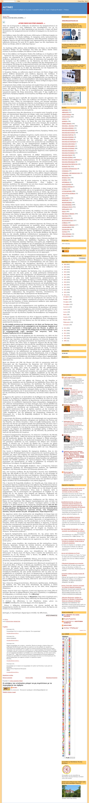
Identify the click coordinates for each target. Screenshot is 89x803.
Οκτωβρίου (66, 302)
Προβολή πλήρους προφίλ (9, 692)
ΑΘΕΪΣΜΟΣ (65, 110)
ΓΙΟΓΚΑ (64, 119)
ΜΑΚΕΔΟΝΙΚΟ (66, 198)
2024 (65, 269)
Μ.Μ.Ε (63, 195)
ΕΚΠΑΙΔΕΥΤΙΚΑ (66, 166)
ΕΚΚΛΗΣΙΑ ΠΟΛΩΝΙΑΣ (68, 150)
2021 (65, 277)
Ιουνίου (65, 312)
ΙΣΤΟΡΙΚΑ (64, 180)
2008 (65, 340)
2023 (65, 272)
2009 (65, 338)
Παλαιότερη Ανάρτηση (51, 677)
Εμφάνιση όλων (83, 630)
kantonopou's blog (69, 421)
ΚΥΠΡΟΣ (64, 189)
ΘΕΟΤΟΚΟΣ (65, 175)
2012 (65, 330)
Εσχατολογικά (67, 379)
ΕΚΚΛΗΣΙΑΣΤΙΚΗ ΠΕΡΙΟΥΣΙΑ (70, 164)
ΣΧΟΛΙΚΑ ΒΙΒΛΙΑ (66, 227)
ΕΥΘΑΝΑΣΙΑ (65, 171)
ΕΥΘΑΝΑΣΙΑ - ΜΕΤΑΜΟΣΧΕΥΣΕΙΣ (71, 173)
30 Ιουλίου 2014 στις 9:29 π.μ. (13, 640)
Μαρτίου (65, 319)
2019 (65, 282)
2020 (65, 279)
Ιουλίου (65, 309)
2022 (65, 274)
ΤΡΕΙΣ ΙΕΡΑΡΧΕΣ (66, 234)
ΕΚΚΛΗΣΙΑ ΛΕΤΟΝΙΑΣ (68, 139)
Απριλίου (65, 317)
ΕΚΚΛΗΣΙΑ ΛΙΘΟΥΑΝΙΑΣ (68, 144)
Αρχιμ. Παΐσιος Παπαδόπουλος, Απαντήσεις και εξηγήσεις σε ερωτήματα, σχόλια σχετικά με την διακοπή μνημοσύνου (73, 541)
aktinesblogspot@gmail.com (70, 20)
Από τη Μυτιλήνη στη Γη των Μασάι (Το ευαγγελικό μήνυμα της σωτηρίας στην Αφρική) (73, 424)
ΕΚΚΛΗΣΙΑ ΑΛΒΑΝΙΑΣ (68, 128)
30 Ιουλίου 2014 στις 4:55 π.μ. (13, 633)
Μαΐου (65, 314)
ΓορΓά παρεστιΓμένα (69, 377)
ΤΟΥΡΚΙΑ (64, 231)
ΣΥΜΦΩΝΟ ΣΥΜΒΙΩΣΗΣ (68, 225)
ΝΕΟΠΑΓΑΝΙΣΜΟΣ (67, 202)
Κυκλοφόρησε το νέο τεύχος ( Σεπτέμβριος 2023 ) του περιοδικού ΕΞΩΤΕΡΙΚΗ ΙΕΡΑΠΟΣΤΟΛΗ (74, 461)
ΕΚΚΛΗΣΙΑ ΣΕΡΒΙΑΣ (67, 157)
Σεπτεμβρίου (66, 304)
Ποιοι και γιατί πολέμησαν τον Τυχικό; (70, 553)
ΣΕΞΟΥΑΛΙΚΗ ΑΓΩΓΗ (67, 220)
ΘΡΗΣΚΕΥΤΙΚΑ (16, 621)
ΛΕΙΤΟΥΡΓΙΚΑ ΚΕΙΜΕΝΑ (68, 193)
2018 (65, 284)
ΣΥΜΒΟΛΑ (65, 222)
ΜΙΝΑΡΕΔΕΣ (65, 200)
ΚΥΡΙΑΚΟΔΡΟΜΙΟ (67, 191)
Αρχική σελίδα (29, 677)
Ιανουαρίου (66, 324)
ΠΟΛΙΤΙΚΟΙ (65, 216)
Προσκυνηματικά (68, 472)
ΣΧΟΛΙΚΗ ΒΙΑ (65, 229)
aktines (15, 687)
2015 (65, 292)
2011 (65, 333)
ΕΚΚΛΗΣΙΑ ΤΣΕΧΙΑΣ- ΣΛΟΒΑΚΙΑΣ (71, 159)
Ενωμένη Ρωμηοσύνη (70, 619)
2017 (65, 287)
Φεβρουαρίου (66, 322)
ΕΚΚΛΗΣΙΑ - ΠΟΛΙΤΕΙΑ (68, 126)
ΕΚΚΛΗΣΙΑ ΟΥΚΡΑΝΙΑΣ (68, 148)
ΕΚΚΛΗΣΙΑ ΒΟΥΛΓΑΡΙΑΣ (68, 132)
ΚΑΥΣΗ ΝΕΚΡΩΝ (66, 184)
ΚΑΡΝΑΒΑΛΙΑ (65, 182)
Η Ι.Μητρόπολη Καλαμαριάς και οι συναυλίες (72, 563)
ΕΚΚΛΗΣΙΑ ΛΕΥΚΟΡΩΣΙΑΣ (69, 141)
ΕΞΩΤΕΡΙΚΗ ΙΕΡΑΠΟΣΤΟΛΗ (69, 168)
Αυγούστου (66, 307)
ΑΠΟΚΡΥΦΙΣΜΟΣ (66, 114)
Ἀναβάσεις (67, 435)
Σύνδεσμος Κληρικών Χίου (71, 405)
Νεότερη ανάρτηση (7, 677)
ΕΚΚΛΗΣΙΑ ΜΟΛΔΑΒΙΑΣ (68, 146)
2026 (65, 264)
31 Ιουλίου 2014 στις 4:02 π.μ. (13, 672)
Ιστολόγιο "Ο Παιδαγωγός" (71, 628)
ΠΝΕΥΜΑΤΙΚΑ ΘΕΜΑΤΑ (68, 213)
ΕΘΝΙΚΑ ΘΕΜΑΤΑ (66, 123)
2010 (65, 335)
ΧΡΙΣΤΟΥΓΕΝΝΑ (66, 236)
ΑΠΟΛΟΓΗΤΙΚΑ (9, 621)
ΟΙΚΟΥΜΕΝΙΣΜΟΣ (67, 204)
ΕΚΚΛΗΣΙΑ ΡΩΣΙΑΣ (67, 155)
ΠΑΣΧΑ (64, 211)
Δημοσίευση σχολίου (8, 675)
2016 (65, 289)
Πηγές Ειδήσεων (68, 473)
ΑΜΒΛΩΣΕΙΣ (65, 112)
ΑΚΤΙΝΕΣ (8, 7)
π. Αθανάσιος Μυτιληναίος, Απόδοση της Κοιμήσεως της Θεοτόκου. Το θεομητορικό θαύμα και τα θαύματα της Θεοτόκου (72, 599)
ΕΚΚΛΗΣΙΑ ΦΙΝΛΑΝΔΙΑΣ (68, 162)
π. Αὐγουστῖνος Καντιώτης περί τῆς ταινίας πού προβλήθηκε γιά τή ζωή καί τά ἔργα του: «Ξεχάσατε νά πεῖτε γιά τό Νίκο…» (73, 490)
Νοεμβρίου (66, 299)
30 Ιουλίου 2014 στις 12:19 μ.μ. (13, 660)
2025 (65, 267)
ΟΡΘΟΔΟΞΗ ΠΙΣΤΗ (67, 207)
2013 (65, 328)
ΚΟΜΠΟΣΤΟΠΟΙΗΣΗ (67, 186)
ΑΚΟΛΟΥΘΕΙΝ (67, 625)
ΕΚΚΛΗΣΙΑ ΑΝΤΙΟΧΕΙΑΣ (68, 130)
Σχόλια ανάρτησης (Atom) (16, 680)
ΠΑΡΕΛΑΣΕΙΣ (65, 209)
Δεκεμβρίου (66, 296)
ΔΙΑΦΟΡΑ (64, 121)
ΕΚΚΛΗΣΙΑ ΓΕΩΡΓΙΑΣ (67, 135)
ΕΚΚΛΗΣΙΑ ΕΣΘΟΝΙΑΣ (68, 137)
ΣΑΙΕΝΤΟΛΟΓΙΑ (66, 218)
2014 (65, 295)
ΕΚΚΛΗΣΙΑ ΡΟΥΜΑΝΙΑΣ (68, 153)
